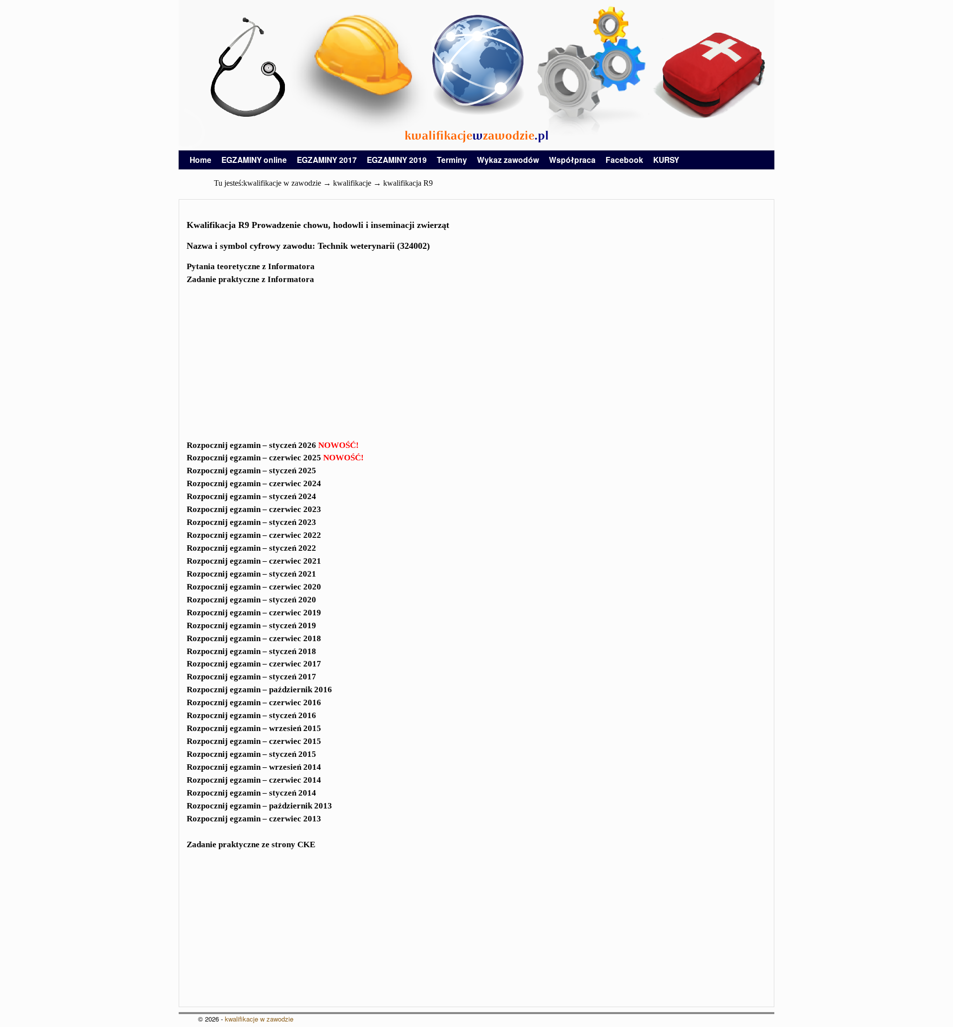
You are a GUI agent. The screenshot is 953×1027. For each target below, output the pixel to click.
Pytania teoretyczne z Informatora (251, 266)
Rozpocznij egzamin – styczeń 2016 (251, 715)
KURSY (666, 159)
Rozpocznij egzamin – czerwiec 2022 (254, 535)
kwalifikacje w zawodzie (259, 1019)
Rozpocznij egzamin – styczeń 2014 (251, 793)
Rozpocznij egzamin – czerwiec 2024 (254, 483)
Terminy (452, 159)
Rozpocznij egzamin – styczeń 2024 (251, 496)
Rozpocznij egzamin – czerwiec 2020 (254, 586)
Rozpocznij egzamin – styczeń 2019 (251, 625)
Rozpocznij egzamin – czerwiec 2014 (254, 780)
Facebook (624, 159)
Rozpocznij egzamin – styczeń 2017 (251, 676)
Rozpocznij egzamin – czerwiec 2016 (254, 702)
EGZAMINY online (254, 159)
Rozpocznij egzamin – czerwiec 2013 (254, 818)
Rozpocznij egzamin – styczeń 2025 (251, 470)
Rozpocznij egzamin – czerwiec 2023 (254, 509)
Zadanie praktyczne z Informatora (250, 279)
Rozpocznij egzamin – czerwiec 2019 (254, 612)
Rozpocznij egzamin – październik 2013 (259, 805)
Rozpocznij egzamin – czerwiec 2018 (254, 638)
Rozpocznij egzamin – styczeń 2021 (251, 574)
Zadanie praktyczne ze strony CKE (251, 844)
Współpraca (572, 159)
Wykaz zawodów (508, 159)
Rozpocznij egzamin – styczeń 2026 (273, 445)
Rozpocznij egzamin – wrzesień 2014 (254, 767)
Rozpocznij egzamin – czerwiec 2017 (254, 663)
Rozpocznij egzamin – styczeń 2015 (251, 754)
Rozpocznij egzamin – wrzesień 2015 (254, 728)
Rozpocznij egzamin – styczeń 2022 (251, 548)
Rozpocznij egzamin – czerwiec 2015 (254, 741)
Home (200, 159)
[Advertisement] (476, 368)
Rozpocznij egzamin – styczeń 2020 (251, 599)
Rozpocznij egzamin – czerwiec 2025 (275, 457)
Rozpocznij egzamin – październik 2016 (259, 689)
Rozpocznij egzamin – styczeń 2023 (251, 522)
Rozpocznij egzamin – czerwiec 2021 (254, 561)
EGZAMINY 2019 (397, 159)
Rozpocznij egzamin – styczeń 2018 (251, 651)
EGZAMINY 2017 (327, 159)
